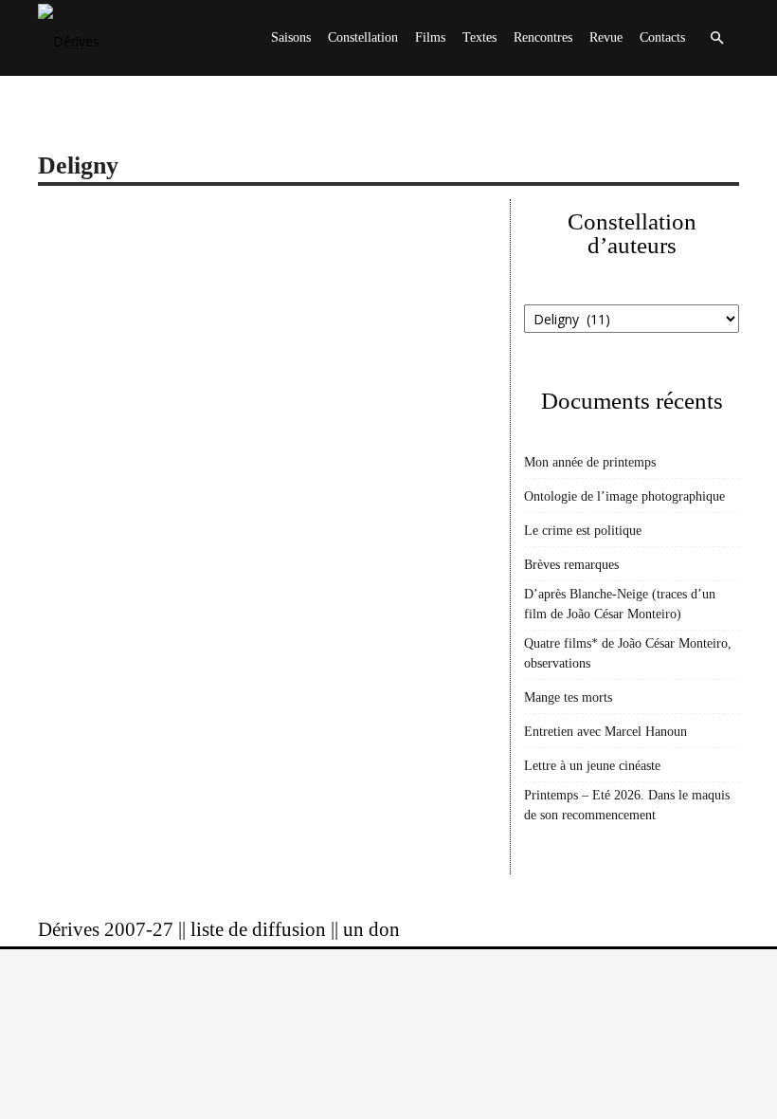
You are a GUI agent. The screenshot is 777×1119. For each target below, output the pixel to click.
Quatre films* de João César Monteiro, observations (628, 653)
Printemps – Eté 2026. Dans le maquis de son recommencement (627, 805)
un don (371, 929)
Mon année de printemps (590, 462)
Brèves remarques (571, 565)
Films (430, 37)
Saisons (291, 37)
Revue (606, 37)
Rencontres (543, 37)
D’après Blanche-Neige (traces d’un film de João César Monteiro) (619, 604)
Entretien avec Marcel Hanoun (605, 732)
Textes (479, 37)
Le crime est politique (582, 530)
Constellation (363, 37)
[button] (716, 38)
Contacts (662, 37)
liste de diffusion (258, 929)
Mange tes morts (568, 697)
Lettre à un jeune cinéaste (592, 766)
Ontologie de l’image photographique (624, 496)
